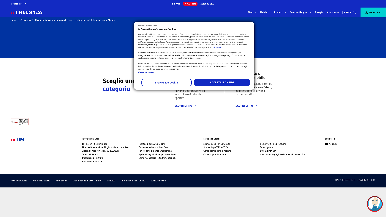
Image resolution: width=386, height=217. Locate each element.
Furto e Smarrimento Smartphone (155, 151)
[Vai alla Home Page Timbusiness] (26, 12)
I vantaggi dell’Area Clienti (152, 144)
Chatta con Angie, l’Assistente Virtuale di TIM (282, 154)
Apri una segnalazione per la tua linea (157, 154)
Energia (319, 12)
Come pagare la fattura (214, 154)
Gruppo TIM (16, 4)
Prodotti (278, 12)
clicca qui (217, 47)
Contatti (111, 180)
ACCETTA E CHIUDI (222, 82)
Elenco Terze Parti (146, 72)
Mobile (263, 12)
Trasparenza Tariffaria (92, 158)
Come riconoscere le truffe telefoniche (158, 158)
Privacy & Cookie (19, 180)
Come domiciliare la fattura (217, 151)
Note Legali (61, 180)
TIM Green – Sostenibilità (94, 144)
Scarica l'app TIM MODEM (215, 147)
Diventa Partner (268, 151)
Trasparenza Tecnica (92, 161)
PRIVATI (176, 4)
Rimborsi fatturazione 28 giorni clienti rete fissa (105, 147)
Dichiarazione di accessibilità (87, 180)
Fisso (250, 12)
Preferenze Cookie (166, 82)
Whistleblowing (158, 180)
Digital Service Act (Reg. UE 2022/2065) (101, 151)
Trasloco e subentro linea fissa (154, 147)
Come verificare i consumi (273, 144)
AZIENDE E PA (207, 4)
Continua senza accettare (147, 25)
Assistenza (333, 12)
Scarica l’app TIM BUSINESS (217, 144)
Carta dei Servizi (90, 154)
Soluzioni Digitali (299, 12)
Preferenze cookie (41, 180)
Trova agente (266, 147)
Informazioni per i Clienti (133, 180)
